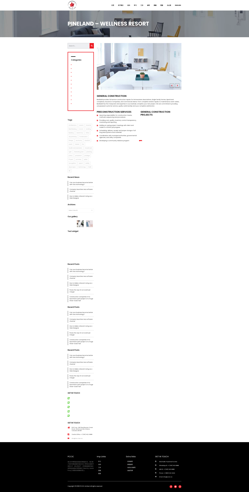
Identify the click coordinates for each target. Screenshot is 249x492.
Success (75, 104)
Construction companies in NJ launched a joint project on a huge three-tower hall (81, 299)
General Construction (79, 76)
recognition (72, 163)
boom (81, 129)
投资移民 (130, 461)
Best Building (73, 129)
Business (75, 69)
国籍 (99, 470)
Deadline (75, 72)
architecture (72, 125)
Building (71, 133)
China (87, 133)
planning (89, 152)
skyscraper (72, 167)
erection (87, 140)
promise (78, 159)
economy (79, 140)
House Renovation (78, 88)
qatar (85, 159)
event (70, 144)
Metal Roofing (77, 96)
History (74, 84)
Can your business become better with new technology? (81, 183)
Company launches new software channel (81, 190)
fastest (77, 144)
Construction (83, 137)
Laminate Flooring (78, 92)
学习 (99, 461)
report (81, 163)
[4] (139, 66)
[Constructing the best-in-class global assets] (80, 223)
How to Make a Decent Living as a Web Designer (81, 197)
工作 (99, 467)
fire (83, 144)
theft (89, 167)
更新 (99, 473)
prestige (87, 156)
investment (88, 148)
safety (87, 163)
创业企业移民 (131, 467)
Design (71, 140)
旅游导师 (130, 470)
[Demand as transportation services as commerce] (90, 223)
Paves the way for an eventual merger (80, 291)
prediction (78, 156)
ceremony (79, 133)
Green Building (77, 80)
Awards (74, 65)
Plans (74, 100)
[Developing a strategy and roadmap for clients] (71, 223)
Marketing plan (79, 152)
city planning (73, 137)
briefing (88, 129)
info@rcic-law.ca (77, 438)
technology (82, 167)
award (81, 125)
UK (69, 171)
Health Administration (75, 148)
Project (71, 159)
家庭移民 (130, 464)
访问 (99, 464)
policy (70, 156)
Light (70, 152)
